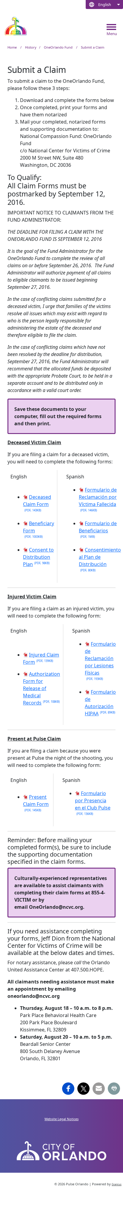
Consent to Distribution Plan (38, 556)
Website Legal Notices (61, 1119)
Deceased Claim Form (37, 503)
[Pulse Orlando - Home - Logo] (15, 25)
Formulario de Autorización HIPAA (100, 703)
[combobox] (104, 4)
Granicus (117, 1184)
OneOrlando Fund (58, 47)
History (30, 47)
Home (12, 47)
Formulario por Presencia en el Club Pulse (92, 803)
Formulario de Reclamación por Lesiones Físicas (100, 661)
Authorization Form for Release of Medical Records (41, 688)
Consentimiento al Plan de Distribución (100, 559)
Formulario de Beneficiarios (98, 529)
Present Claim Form (36, 803)
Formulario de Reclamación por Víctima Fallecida (98, 499)
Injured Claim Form (41, 658)
